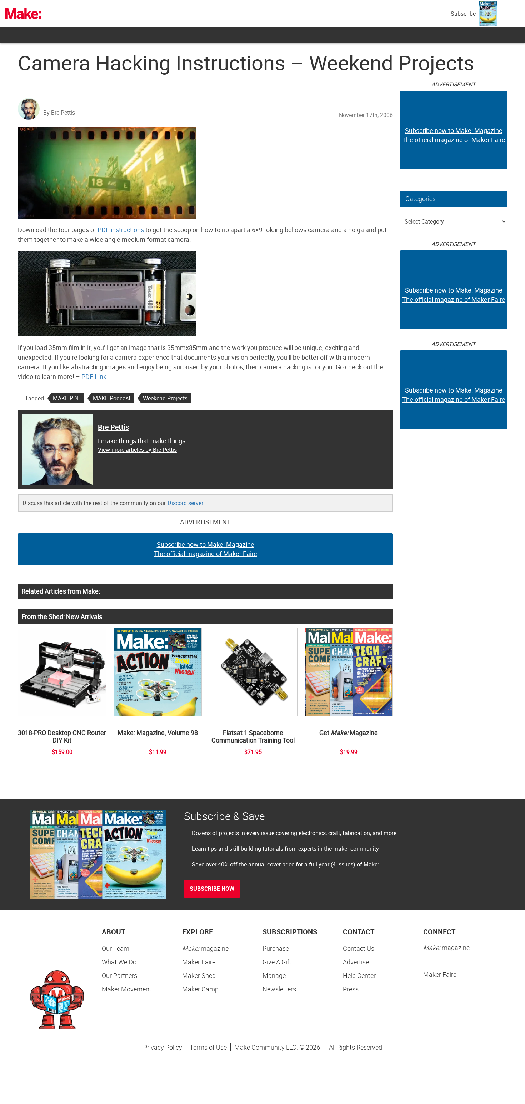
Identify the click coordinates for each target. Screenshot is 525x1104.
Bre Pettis (113, 427)
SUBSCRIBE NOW (212, 889)
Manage (274, 975)
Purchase (275, 948)
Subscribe (463, 14)
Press (351, 989)
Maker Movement (126, 989)
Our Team (115, 948)
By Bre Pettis (59, 112)
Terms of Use (208, 1047)
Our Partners (119, 975)
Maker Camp (200, 989)
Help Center (359, 975)
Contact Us (358, 948)
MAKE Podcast (111, 398)
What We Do (119, 962)
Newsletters (279, 989)
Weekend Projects (165, 398)
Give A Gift (276, 962)
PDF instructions (121, 229)
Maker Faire (198, 962)
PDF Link (93, 376)
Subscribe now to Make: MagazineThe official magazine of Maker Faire (205, 549)
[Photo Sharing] (107, 172)
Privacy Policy (162, 1047)
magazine (205, 948)
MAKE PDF (66, 398)
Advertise (356, 962)
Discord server (185, 503)
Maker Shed (199, 975)
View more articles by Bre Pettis (137, 450)
